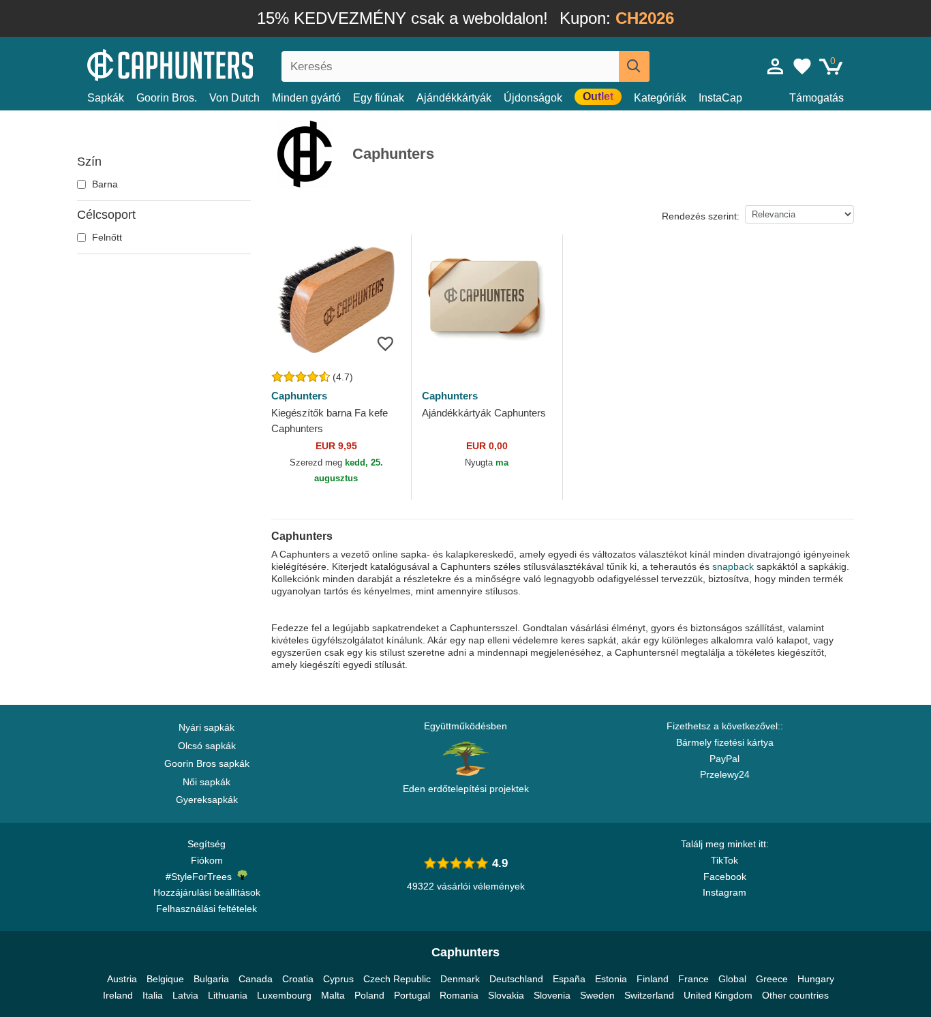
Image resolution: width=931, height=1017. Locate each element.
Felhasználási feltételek (206, 908)
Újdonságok (533, 98)
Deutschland (516, 978)
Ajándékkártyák (453, 98)
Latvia (185, 995)
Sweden (597, 995)
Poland (369, 995)
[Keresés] (634, 66)
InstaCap (720, 98)
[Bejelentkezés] (775, 66)
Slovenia (552, 995)
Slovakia (506, 995)
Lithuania (227, 995)
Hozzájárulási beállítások (206, 892)
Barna (103, 184)
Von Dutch (234, 98)
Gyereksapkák (207, 799)
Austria (122, 978)
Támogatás (816, 98)
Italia (152, 995)
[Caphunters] (206, 64)
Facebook (724, 876)
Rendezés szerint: (700, 216)
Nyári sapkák (206, 727)
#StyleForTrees (201, 876)
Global (732, 978)
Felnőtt (105, 237)
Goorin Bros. (166, 98)
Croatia (298, 978)
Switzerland (649, 995)
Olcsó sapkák (207, 745)
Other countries (795, 995)
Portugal (412, 995)
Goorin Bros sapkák (206, 763)
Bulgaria (211, 978)
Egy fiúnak (378, 98)
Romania (459, 995)
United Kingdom (718, 995)
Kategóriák (660, 98)
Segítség (206, 843)
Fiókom (207, 860)
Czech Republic (397, 978)
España (569, 978)
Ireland (118, 995)
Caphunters (299, 395)
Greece (772, 978)
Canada (256, 978)
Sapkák (105, 98)
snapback (733, 566)
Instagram (724, 892)
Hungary (815, 978)
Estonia (611, 978)
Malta (333, 995)
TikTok (724, 860)
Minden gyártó (306, 98)
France (693, 978)
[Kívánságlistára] (385, 343)
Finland (653, 978)
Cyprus (338, 978)
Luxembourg (284, 995)
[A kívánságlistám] (802, 66)
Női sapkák (206, 781)
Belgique (165, 978)
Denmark (460, 978)
